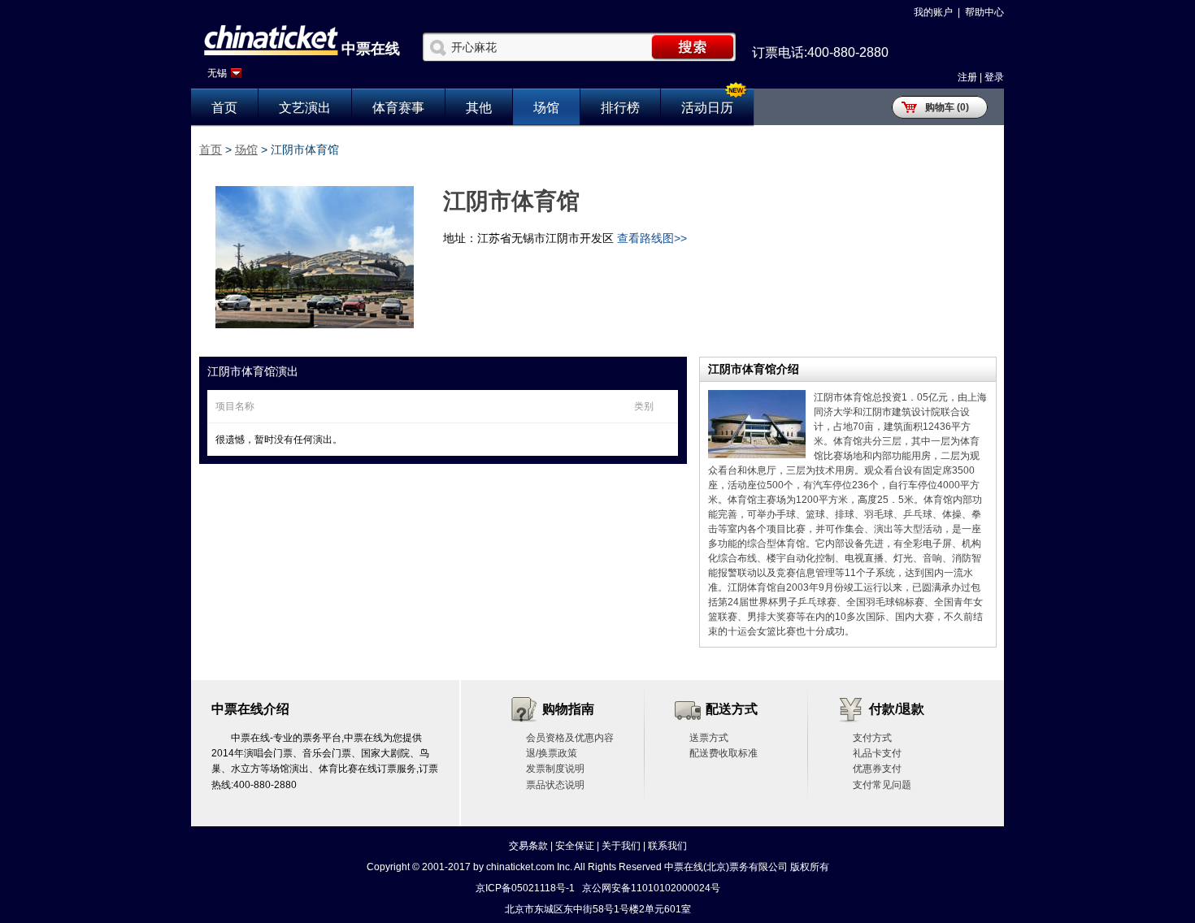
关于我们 (621, 846)
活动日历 (707, 108)
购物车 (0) (947, 107)
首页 (224, 108)
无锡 (217, 73)
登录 (994, 77)
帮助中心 (984, 12)
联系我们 (667, 846)
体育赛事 (398, 108)
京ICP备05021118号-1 (525, 888)
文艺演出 (305, 108)
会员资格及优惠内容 (570, 737)
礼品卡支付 (877, 753)
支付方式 (872, 737)
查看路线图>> (652, 238)
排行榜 (620, 108)
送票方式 (708, 737)
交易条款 (528, 846)
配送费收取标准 (723, 753)
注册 (967, 77)
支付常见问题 (882, 785)
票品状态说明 (555, 785)
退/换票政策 (551, 753)
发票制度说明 (555, 768)
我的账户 (933, 12)
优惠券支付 (877, 768)
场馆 (546, 108)
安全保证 (574, 846)
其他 (479, 108)
